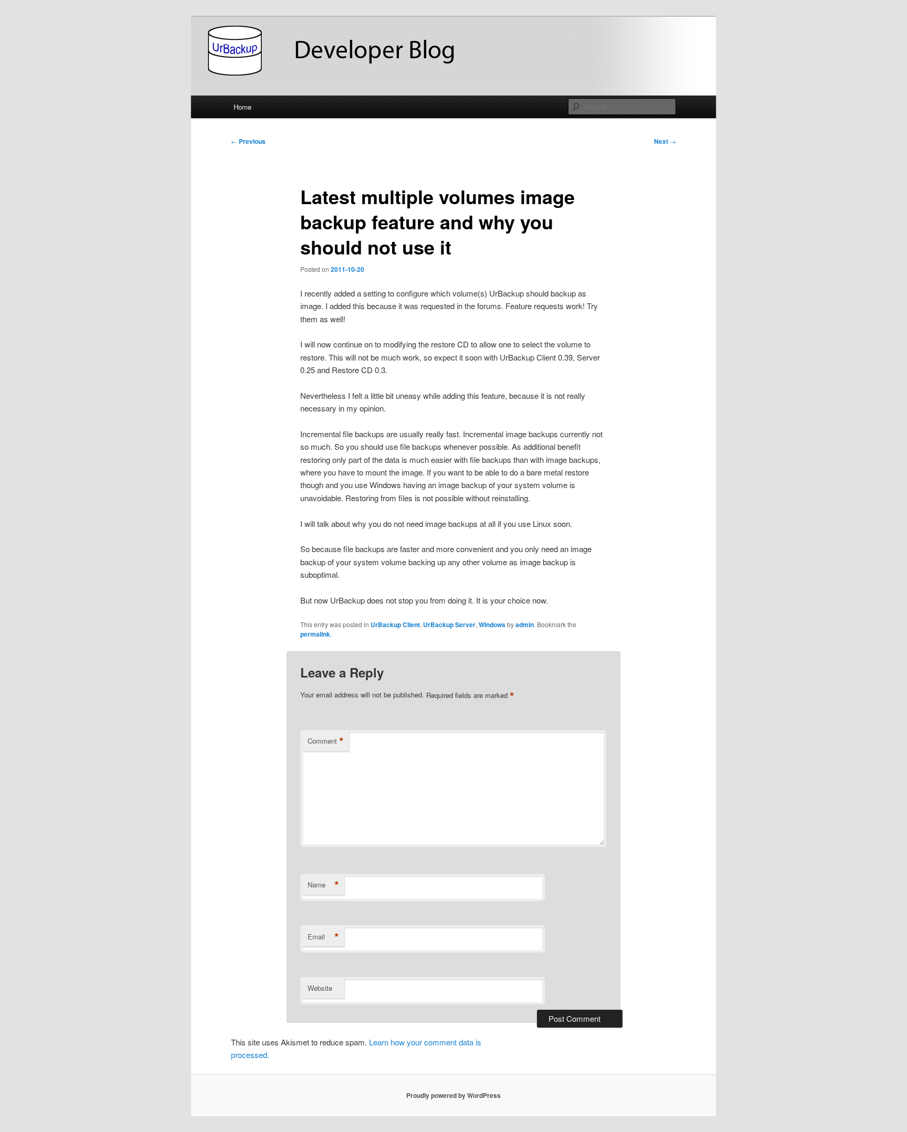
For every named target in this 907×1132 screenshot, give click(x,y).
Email (323, 936)
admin (524, 624)
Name (323, 884)
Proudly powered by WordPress (453, 1095)
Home (242, 107)
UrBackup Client (395, 624)
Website (320, 988)
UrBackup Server (449, 624)
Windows (492, 624)
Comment (326, 741)
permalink (315, 634)
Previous (248, 141)
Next (665, 141)
